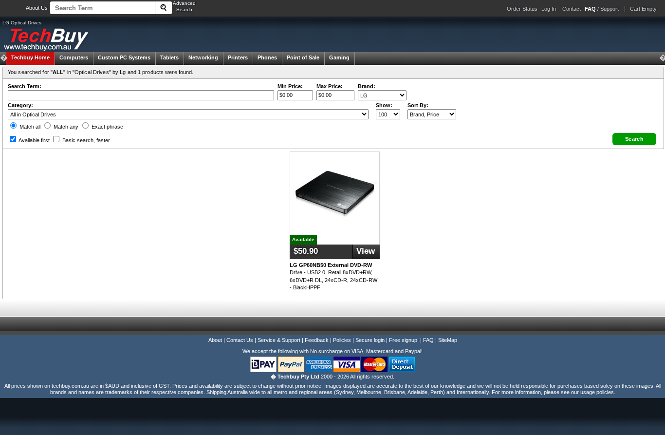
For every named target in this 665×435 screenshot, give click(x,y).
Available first (34, 140)
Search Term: (24, 86)
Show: (384, 105)
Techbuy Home (30, 57)
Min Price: (290, 86)
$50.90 (306, 251)
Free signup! (404, 340)
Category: (20, 105)
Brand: (366, 86)
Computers (73, 57)
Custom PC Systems (124, 57)
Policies (342, 340)
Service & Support (279, 340)
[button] (634, 139)
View (365, 251)
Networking (203, 57)
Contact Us (239, 340)
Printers (238, 57)
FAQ (428, 340)
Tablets (169, 57)
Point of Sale (303, 57)
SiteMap (447, 340)
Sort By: (417, 105)
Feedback (317, 340)
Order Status (522, 9)
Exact (106, 127)
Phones (267, 57)
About (215, 340)
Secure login (370, 340)
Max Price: (329, 86)
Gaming (339, 57)
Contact (571, 9)
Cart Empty (643, 9)
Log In (548, 9)
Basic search (86, 140)
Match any (65, 127)
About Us (37, 8)
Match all (29, 127)
